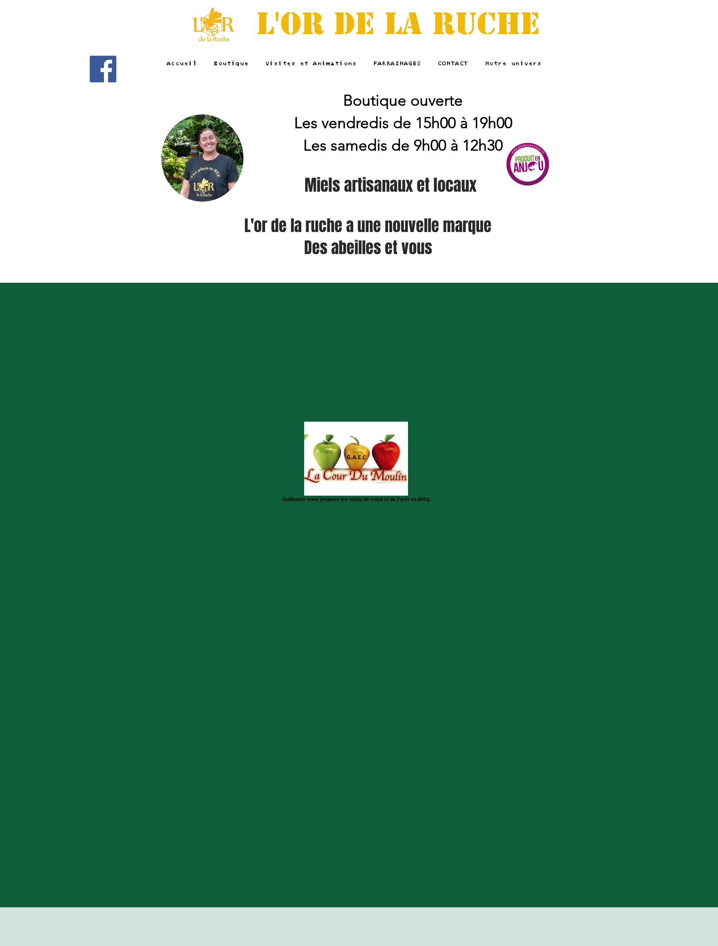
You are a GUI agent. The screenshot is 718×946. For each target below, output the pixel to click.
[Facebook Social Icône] (103, 69)
